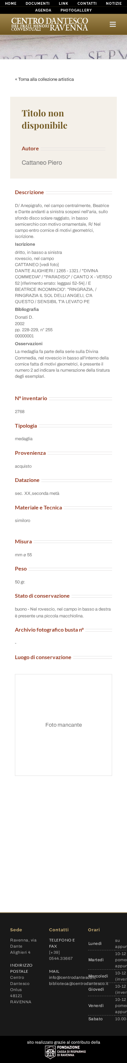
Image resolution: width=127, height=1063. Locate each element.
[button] (63, 163)
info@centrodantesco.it (72, 977)
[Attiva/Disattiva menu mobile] (113, 24)
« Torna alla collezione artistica (44, 79)
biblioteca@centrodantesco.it (79, 983)
